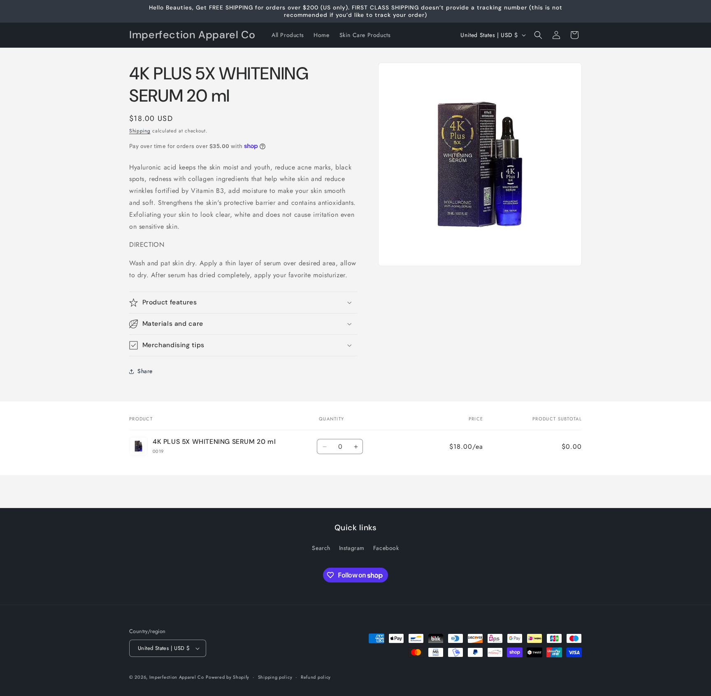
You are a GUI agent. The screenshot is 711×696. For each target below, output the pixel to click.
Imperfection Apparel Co (176, 677)
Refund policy (316, 677)
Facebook (386, 548)
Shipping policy (275, 677)
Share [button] (145, 371)
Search (321, 548)
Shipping (140, 131)
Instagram (352, 548)
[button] (538, 35)
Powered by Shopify (227, 677)
